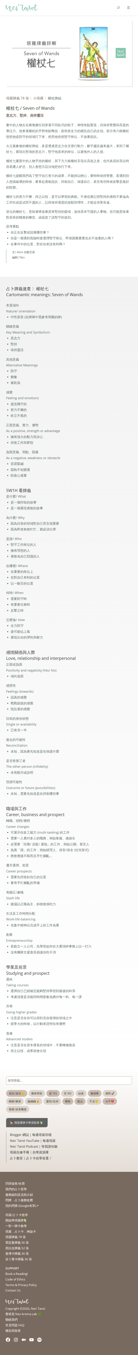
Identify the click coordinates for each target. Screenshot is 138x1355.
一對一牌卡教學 (16, 1226)
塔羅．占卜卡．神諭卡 (20, 1231)
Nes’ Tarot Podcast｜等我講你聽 (34, 1146)
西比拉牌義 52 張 (17, 1248)
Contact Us (12, 1290)
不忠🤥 (93, 1101)
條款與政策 (13, 1330)
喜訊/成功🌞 (17, 1093)
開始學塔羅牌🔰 (16, 1220)
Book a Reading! (16, 1274)
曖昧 (68, 1101)
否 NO (68, 1093)
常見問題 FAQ (14, 1325)
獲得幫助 (36, 1093)
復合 (80, 1101)
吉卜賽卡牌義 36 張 (18, 1259)
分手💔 (109, 1101)
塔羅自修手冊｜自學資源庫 (29, 1152)
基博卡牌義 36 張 (17, 1253)
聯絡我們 (11, 1319)
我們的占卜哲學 (16, 1189)
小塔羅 (38, 98)
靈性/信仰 (52, 1101)
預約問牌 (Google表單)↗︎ (22, 1206)
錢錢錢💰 (34, 1101)
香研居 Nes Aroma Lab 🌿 (23, 1314)
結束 (81, 1093)
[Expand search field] (118, 7)
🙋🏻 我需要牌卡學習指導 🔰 (27, 1122)
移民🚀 (109, 1093)
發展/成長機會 (18, 1109)
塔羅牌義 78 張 (17, 98)
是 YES (53, 1093)
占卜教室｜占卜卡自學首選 (31, 1158)
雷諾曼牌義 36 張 (17, 1242)
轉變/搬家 (15, 1101)
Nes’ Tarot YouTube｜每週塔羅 (33, 1140)
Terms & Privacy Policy (21, 1285)
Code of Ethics (15, 1279)
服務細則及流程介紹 (19, 1195)
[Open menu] (128, 7)
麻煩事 (95, 1093)
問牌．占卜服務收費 (19, 1200)
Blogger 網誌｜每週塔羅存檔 (31, 1134)
